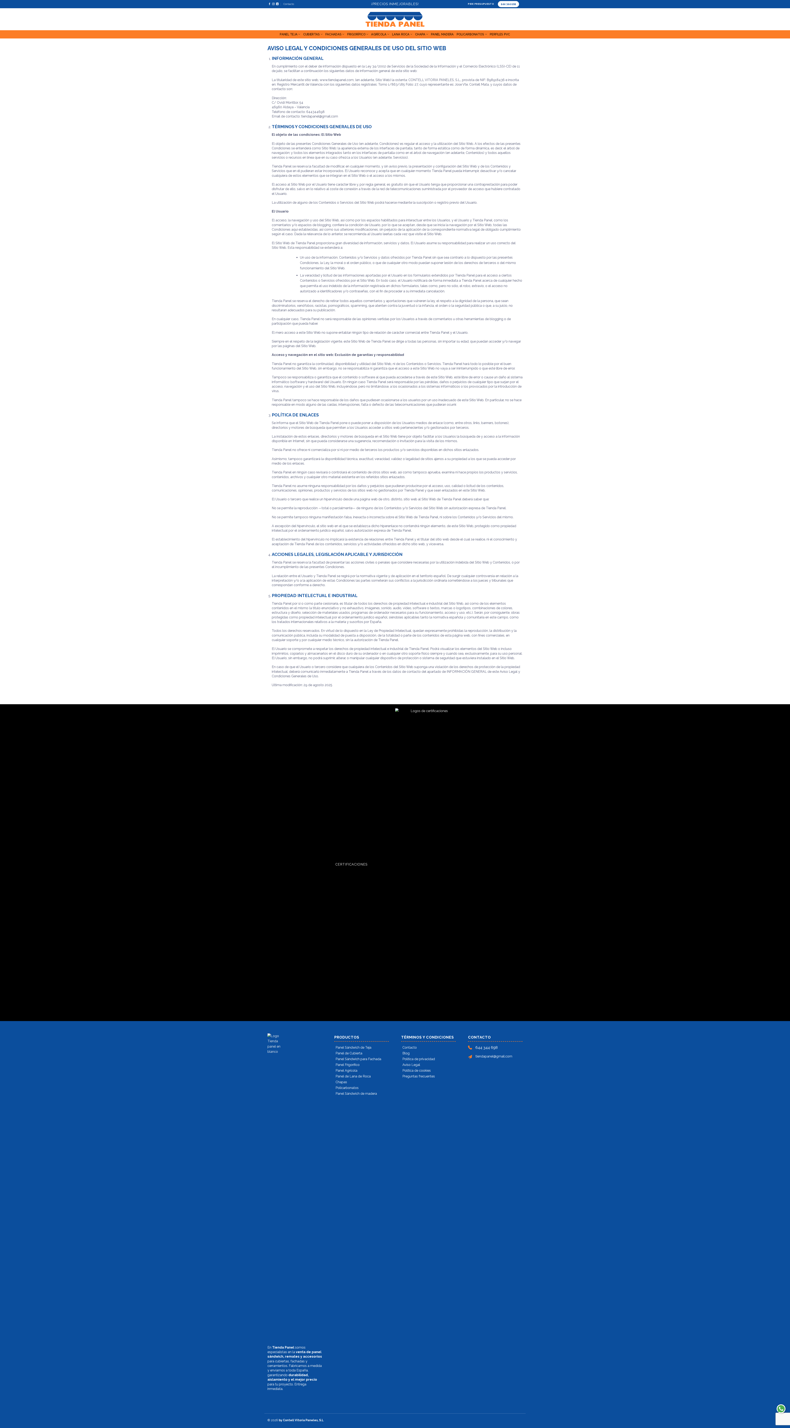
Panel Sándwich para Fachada (358, 1059)
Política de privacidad (418, 1059)
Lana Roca (401, 34)
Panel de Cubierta (349, 1053)
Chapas (341, 1082)
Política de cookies (416, 1070)
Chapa (420, 34)
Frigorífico (356, 34)
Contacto (288, 4)
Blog (406, 1053)
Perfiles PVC (500, 34)
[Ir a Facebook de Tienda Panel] (269, 4)
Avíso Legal (411, 1065)
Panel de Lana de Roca (353, 1076)
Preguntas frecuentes (418, 1076)
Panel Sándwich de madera (356, 1094)
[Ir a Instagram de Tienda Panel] (273, 4)
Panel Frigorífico (348, 1065)
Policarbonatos (470, 34)
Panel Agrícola (346, 1070)
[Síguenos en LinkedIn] (277, 4)
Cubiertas (311, 34)
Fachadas (333, 34)
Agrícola (378, 34)
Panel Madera (442, 34)
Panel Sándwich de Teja (353, 1047)
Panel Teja (288, 34)
